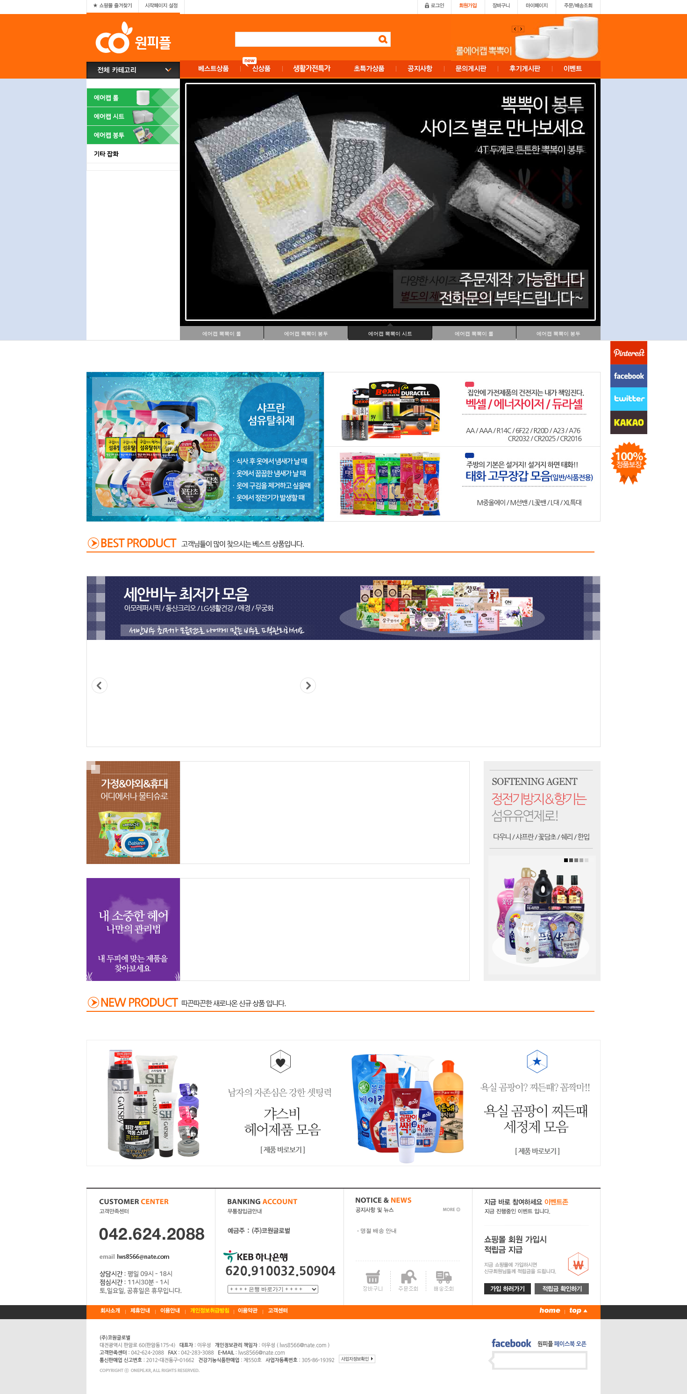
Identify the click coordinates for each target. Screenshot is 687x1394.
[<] (99, 685)
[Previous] (521, 29)
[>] (308, 685)
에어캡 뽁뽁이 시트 (390, 333)
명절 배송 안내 (378, 1230)
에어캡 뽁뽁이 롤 (221, 333)
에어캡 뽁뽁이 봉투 (306, 333)
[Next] (515, 29)
